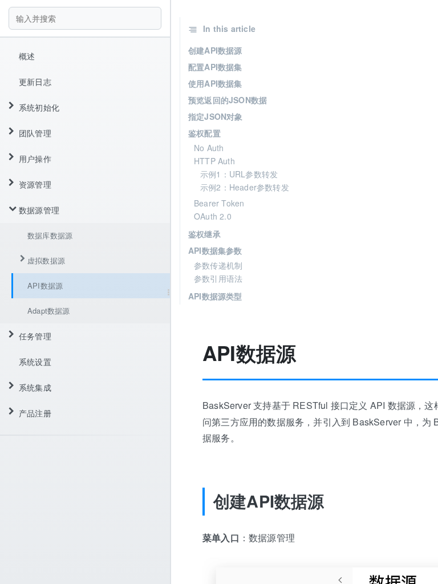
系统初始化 (39, 107)
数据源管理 (39, 210)
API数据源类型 (215, 296)
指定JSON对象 (215, 116)
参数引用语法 (218, 278)
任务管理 (35, 336)
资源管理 (35, 184)
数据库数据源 (49, 235)
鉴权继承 (204, 234)
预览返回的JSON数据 (227, 100)
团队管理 (35, 133)
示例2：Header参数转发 (244, 187)
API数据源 (45, 285)
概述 (27, 56)
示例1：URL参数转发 (239, 174)
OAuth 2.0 (213, 216)
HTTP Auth (214, 161)
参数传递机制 (218, 265)
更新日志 (35, 81)
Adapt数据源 (48, 310)
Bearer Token (219, 203)
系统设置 (35, 361)
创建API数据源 (215, 50)
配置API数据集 (215, 66)
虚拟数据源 (46, 260)
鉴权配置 (204, 133)
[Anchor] (193, 353)
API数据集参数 (215, 250)
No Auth (209, 147)
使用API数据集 (215, 83)
